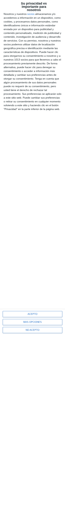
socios (30, 14)
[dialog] (32, 260)
